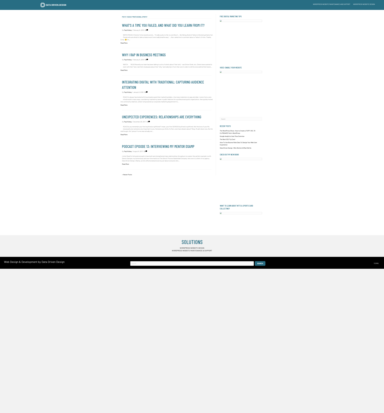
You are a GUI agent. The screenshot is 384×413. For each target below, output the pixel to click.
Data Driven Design (53, 261)
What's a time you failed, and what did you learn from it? (163, 25)
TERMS (376, 263)
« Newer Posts (127, 174)
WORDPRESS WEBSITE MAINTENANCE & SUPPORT (192, 250)
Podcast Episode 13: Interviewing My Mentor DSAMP (158, 146)
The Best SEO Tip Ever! (227, 139)
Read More (124, 43)
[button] (260, 263)
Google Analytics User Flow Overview (232, 136)
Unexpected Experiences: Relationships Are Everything (161, 117)
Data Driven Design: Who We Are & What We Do (235, 148)
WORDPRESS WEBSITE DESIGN (364, 4)
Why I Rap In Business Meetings (144, 54)
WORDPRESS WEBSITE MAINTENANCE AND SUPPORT (331, 4)
